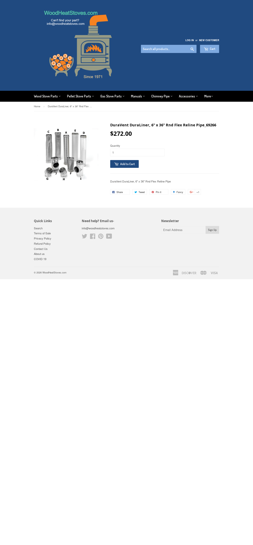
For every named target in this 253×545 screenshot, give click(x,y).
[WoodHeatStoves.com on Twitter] (84, 237)
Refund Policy (42, 243)
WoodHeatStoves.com (54, 272)
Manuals (137, 96)
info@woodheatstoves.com (98, 228)
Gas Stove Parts (111, 96)
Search (38, 228)
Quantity (115, 145)
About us (39, 254)
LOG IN (189, 40)
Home (37, 106)
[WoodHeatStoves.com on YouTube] (109, 237)
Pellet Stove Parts (79, 96)
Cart (212, 49)
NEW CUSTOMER (209, 40)
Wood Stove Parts (46, 96)
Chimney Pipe (160, 96)
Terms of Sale (42, 233)
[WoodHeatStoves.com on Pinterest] (101, 237)
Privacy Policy (42, 238)
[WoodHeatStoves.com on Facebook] (92, 237)
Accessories (187, 96)
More (207, 96)
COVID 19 (40, 259)
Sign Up (212, 230)
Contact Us (41, 249)
